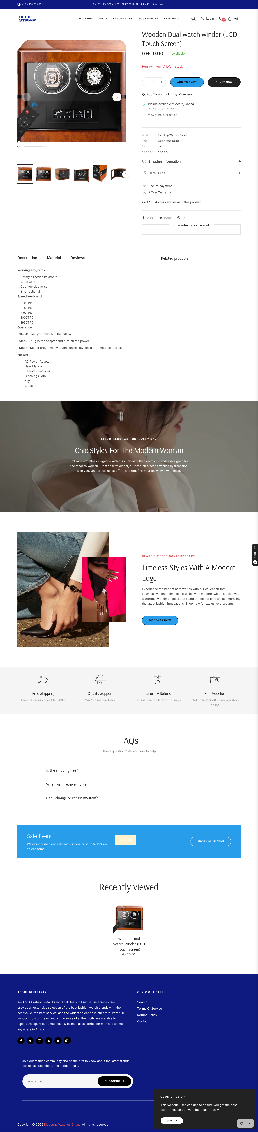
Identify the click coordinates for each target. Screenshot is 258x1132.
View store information (162, 114)
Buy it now (224, 82)
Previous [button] (26, 97)
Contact (142, 1021)
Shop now (158, 4)
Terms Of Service (149, 1008)
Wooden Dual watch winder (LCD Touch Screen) (129, 944)
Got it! (172, 1120)
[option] (71, 95)
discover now (160, 620)
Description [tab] (27, 258)
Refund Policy (147, 1015)
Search (142, 1002)
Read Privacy (209, 1110)
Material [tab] (54, 258)
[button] (193, 18)
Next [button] (116, 97)
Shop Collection (210, 841)
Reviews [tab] (78, 258)
